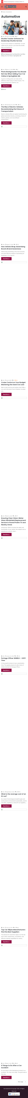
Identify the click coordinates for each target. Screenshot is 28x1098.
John (3, 36)
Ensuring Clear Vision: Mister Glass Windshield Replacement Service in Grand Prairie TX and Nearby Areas (13, 521)
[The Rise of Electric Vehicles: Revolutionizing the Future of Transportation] (14, 96)
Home (3, 12)
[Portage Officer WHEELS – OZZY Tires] (14, 595)
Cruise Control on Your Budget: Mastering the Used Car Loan (13, 383)
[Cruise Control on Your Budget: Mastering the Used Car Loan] (14, 320)
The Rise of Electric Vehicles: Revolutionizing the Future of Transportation (12, 109)
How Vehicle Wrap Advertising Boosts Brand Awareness (13, 248)
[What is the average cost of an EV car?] (14, 731)
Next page (20, 1081)
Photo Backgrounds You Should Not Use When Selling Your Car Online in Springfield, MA (13, 74)
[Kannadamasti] (10, 6)
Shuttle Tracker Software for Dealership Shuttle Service (12, 40)
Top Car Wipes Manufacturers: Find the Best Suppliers (13, 931)
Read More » (6, 50)
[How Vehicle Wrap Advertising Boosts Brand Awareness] (14, 184)
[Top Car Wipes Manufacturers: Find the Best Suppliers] (14, 867)
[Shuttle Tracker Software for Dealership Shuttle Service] (14, 27)
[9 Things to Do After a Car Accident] (14, 1003)
